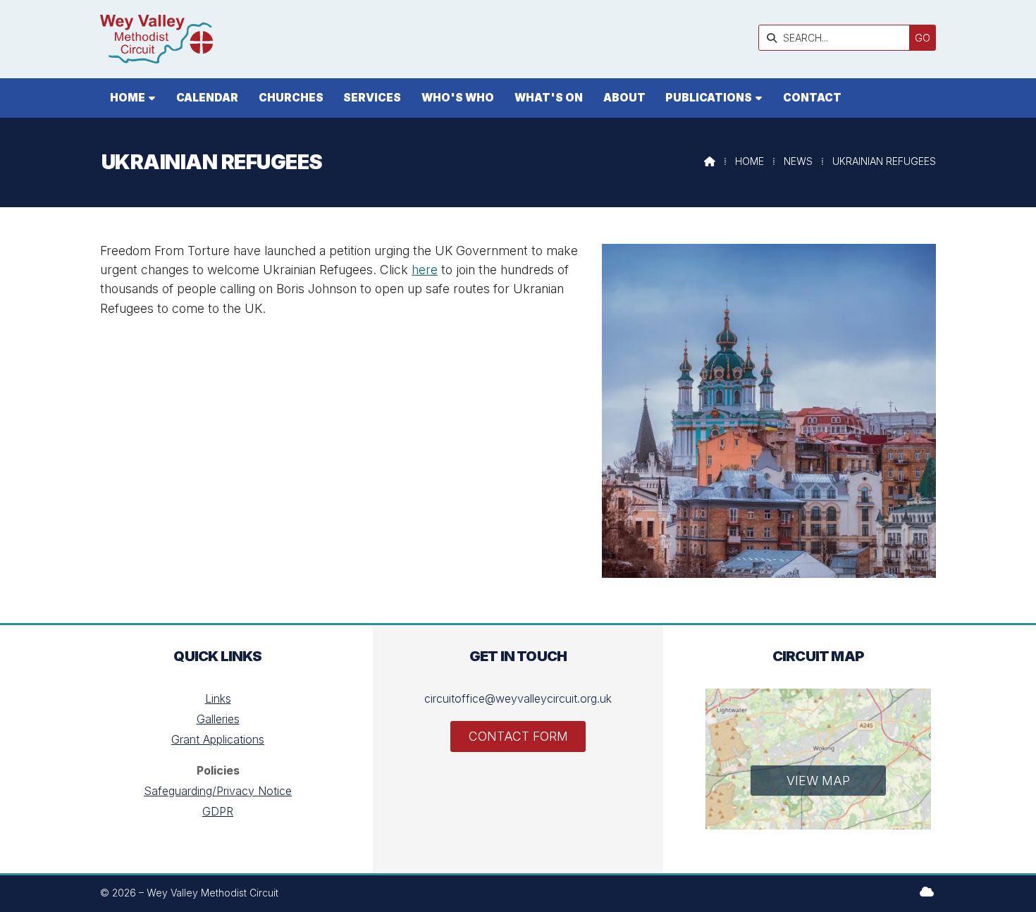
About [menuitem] (624, 97)
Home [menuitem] (127, 97)
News (798, 161)
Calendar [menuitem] (207, 97)
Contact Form (518, 736)
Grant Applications (217, 739)
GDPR (217, 811)
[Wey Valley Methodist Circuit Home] (156, 39)
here (425, 269)
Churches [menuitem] (291, 97)
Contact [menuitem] (812, 97)
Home (749, 161)
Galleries (218, 719)
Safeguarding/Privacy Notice (218, 791)
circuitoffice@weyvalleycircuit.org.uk (518, 698)
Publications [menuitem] (708, 97)
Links (218, 698)
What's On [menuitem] (548, 97)
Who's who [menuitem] (457, 97)
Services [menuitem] (372, 97)
